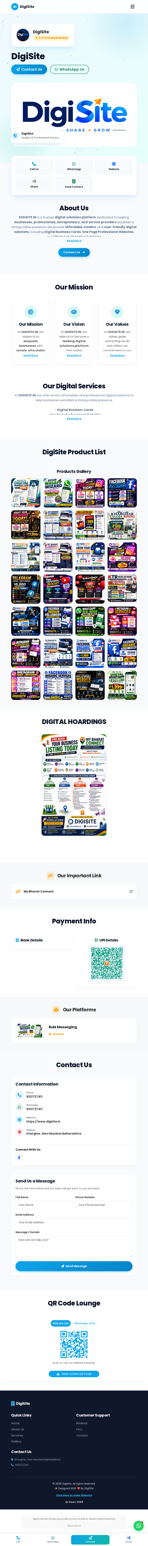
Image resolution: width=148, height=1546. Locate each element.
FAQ (79, 1429)
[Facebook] (19, 1157)
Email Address (25, 1215)
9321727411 (34, 1097)
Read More (74, 240)
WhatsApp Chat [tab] (84, 1323)
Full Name (22, 1197)
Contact (82, 1435)
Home (15, 1423)
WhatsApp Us (71, 69)
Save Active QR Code (76, 1374)
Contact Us (31, 69)
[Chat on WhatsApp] (139, 1526)
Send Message (76, 1266)
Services (17, 1435)
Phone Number (85, 1197)
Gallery (16, 1441)
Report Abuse (74, 1525)
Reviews (82, 1423)
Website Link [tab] (61, 1323)
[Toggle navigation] (132, 7)
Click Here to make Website (74, 1495)
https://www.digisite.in (43, 1121)
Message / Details (28, 1232)
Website (58, 1034)
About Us (17, 1429)
